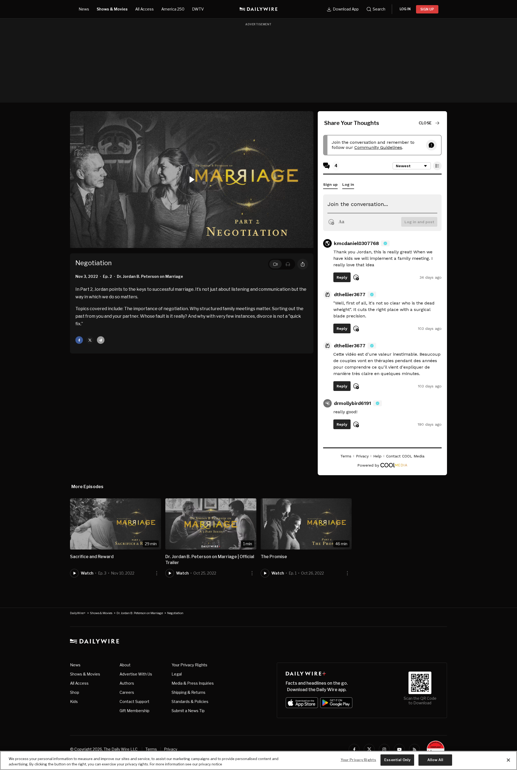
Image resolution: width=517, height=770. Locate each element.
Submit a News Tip (188, 710)
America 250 (172, 9)
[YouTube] (399, 749)
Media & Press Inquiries (193, 683)
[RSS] (414, 749)
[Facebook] (354, 749)
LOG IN (405, 9)
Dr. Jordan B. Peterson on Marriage (140, 613)
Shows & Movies (112, 9)
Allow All (435, 760)
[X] (369, 749)
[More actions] (156, 573)
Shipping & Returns (188, 692)
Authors (127, 683)
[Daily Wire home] (258, 9)
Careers (127, 692)
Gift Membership (134, 710)
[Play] (192, 179)
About (125, 665)
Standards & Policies (190, 701)
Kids (74, 701)
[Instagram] (384, 749)
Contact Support (134, 701)
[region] (258, 760)
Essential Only (397, 760)
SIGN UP (427, 9)
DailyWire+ (78, 613)
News (84, 9)
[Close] (508, 760)
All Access (144, 9)
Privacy (170, 749)
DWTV (198, 9)
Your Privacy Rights (189, 665)
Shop (74, 692)
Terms (151, 749)
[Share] (302, 264)
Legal (177, 674)
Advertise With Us (136, 674)
